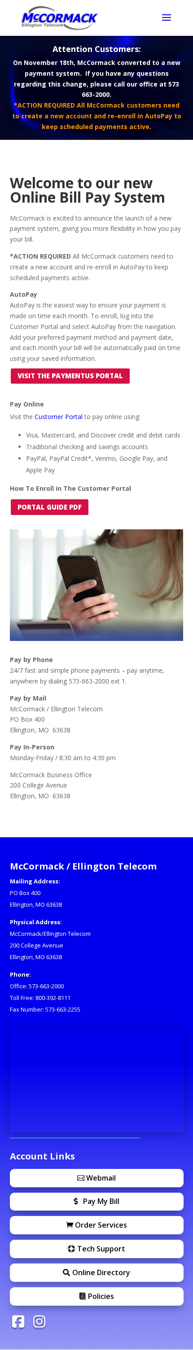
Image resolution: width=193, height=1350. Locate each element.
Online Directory (101, 1272)
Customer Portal (59, 416)
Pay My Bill (101, 1201)
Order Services (101, 1225)
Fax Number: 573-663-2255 (45, 1009)
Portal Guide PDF (50, 506)
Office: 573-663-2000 (37, 986)
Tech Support (101, 1249)
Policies (101, 1296)
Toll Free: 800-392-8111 (40, 998)
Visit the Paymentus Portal (70, 375)
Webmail (101, 1178)
